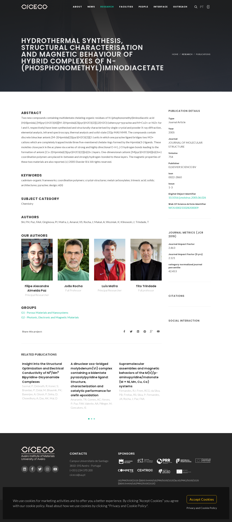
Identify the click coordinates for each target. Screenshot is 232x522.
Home (175, 54)
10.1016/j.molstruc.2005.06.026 (187, 197)
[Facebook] (32, 469)
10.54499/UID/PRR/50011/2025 (159, 480)
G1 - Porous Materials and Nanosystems (44, 312)
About (77, 6)
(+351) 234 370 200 (81, 470)
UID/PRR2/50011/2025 (188, 480)
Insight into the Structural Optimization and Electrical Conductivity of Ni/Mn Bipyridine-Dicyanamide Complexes (43, 373)
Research (107, 6)
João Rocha (73, 286)
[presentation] (18, 268)
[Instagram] (47, 469)
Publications (203, 54)
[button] (89, 419)
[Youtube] (55, 469)
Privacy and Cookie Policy (201, 507)
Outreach (180, 6)
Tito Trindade (146, 286)
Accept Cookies (202, 499)
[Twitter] (40, 469)
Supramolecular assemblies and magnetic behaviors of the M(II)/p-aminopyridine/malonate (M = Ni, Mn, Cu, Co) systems (139, 375)
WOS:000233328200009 (183, 207)
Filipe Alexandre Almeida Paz (37, 288)
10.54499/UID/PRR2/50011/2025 (138, 483)
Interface (161, 6)
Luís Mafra (110, 286)
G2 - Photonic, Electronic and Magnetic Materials (50, 317)
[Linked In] (24, 469)
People (143, 6)
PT (201, 6)
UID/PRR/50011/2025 (128, 480)
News (91, 6)
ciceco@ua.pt (77, 474)
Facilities (126, 6)
